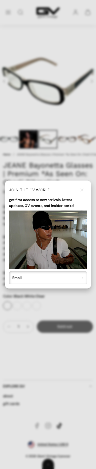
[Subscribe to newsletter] (82, 277)
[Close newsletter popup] (81, 190)
